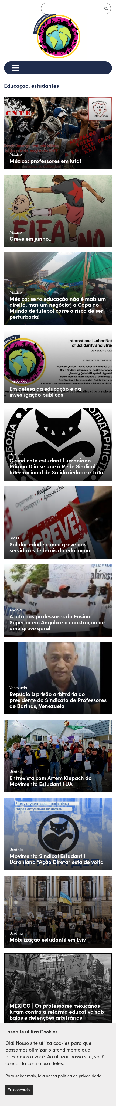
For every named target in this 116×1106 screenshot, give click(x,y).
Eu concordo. (19, 1090)
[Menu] (15, 68)
